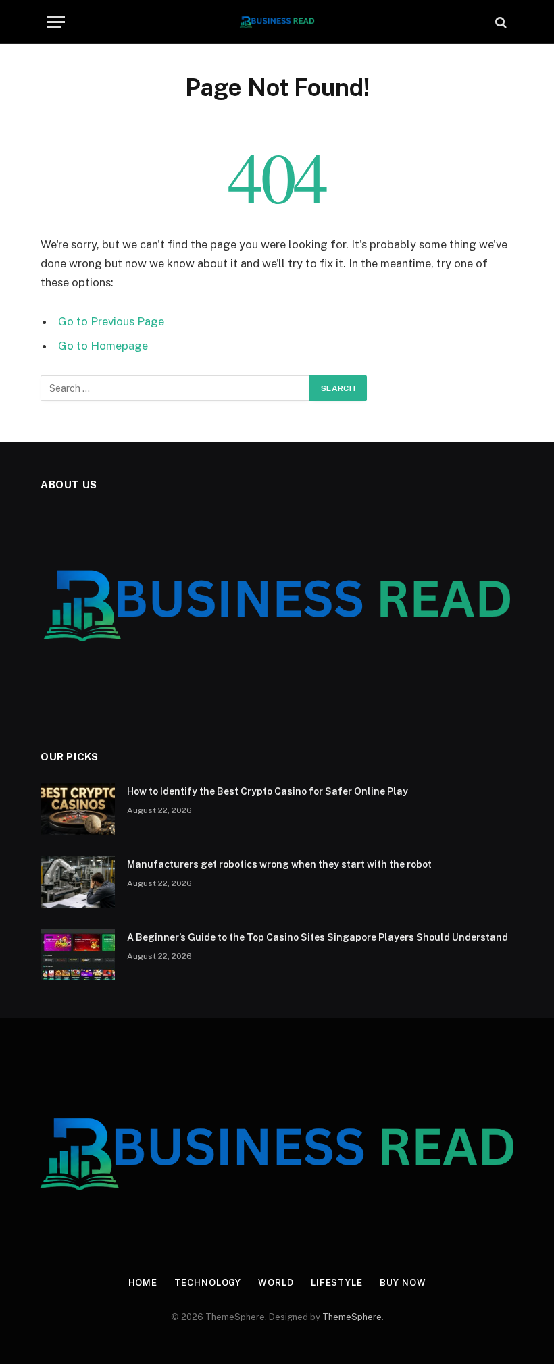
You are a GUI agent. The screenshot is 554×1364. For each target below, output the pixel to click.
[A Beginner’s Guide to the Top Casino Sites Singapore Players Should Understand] (78, 954)
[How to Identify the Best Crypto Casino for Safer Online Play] (78, 809)
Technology (207, 1283)
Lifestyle (337, 1283)
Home (143, 1283)
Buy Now (403, 1283)
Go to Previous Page (111, 321)
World (276, 1283)
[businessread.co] (277, 22)
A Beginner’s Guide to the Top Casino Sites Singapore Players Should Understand (317, 937)
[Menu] (56, 22)
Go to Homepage (103, 345)
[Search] (500, 22)
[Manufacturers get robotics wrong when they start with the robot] (78, 882)
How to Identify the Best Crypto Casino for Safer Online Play (267, 791)
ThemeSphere (352, 1317)
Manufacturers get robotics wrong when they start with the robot (279, 864)
